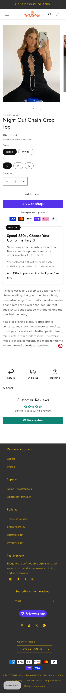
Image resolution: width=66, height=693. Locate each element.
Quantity (7, 173)
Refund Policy (15, 534)
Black (9, 151)
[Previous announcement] (6, 4)
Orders (11, 458)
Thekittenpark (18, 675)
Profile (11, 466)
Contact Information (19, 496)
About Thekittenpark (19, 488)
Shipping (7, 139)
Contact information (34, 686)
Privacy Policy (15, 542)
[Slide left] (25, 109)
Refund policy (56, 675)
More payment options (33, 212)
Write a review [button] (33, 420)
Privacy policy (15, 680)
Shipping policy (53, 680)
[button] (7, 14)
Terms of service (34, 680)
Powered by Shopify (36, 675)
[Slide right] (41, 109)
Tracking (55, 378)
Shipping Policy (16, 526)
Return (11, 378)
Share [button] (9, 387)
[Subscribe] (53, 601)
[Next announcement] (59, 4)
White (26, 151)
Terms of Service (17, 518)
